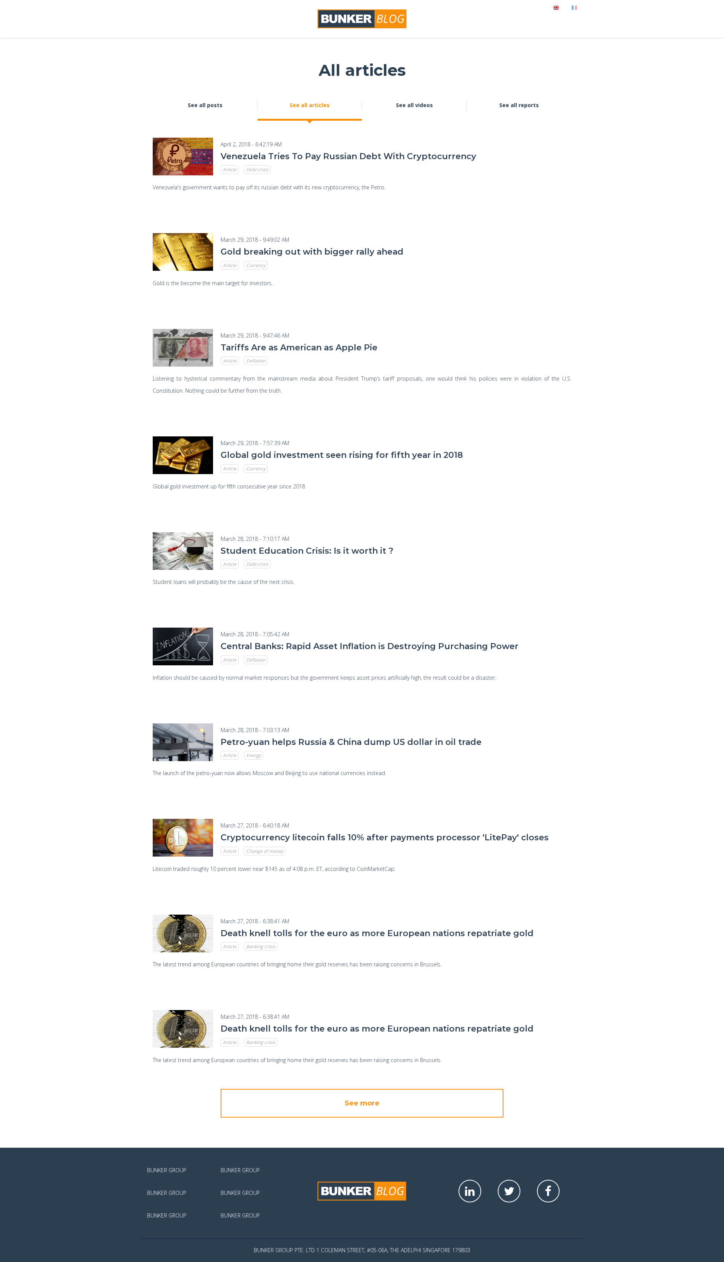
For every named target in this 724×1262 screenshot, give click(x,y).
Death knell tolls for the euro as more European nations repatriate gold (377, 933)
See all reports (519, 105)
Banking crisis (260, 946)
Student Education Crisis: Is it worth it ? (307, 551)
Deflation (255, 361)
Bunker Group (166, 1170)
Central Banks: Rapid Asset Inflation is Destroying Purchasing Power (369, 646)
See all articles (310, 105)
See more (362, 1103)
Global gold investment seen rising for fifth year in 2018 (342, 455)
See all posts (205, 105)
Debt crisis (257, 169)
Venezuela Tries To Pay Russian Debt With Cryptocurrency (348, 156)
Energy (253, 755)
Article (229, 169)
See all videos (414, 105)
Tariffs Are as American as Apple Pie (299, 347)
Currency (255, 265)
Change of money (264, 851)
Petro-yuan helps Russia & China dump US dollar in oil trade (351, 742)
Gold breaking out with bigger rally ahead (312, 252)
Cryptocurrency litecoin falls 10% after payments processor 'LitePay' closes (385, 837)
